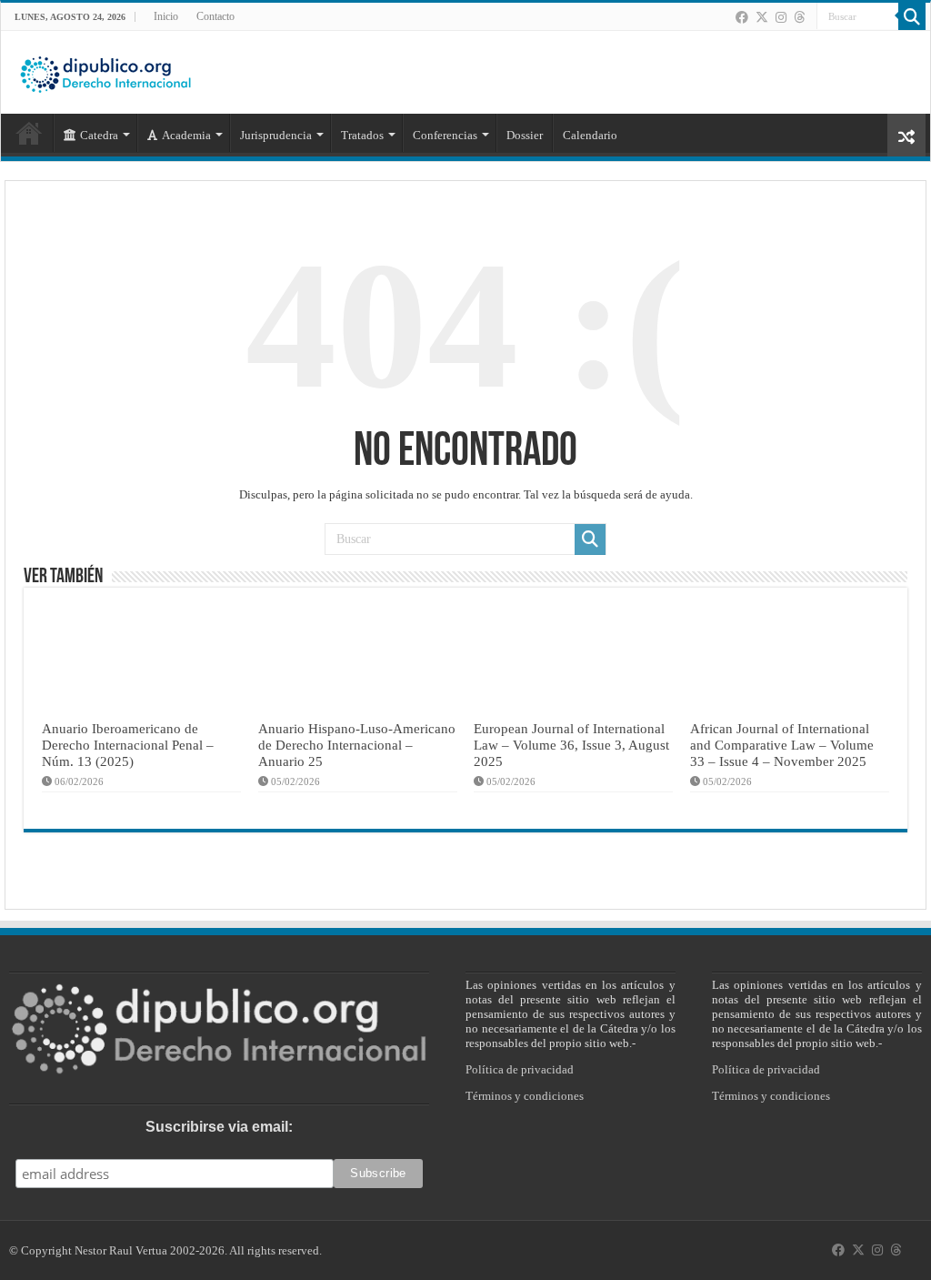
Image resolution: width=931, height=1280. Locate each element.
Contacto (215, 16)
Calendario (590, 135)
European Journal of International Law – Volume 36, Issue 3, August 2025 (571, 745)
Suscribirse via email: (219, 1126)
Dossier (524, 135)
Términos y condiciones (525, 1096)
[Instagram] (781, 17)
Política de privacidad (520, 1069)
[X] (762, 17)
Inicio (166, 16)
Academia (186, 135)
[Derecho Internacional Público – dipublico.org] (105, 71)
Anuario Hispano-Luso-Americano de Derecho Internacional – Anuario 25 (356, 745)
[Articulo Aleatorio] (906, 135)
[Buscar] (912, 16)
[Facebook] (742, 17)
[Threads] (799, 17)
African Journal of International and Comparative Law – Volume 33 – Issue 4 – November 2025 (782, 745)
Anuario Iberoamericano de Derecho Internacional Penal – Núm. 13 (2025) (128, 745)
